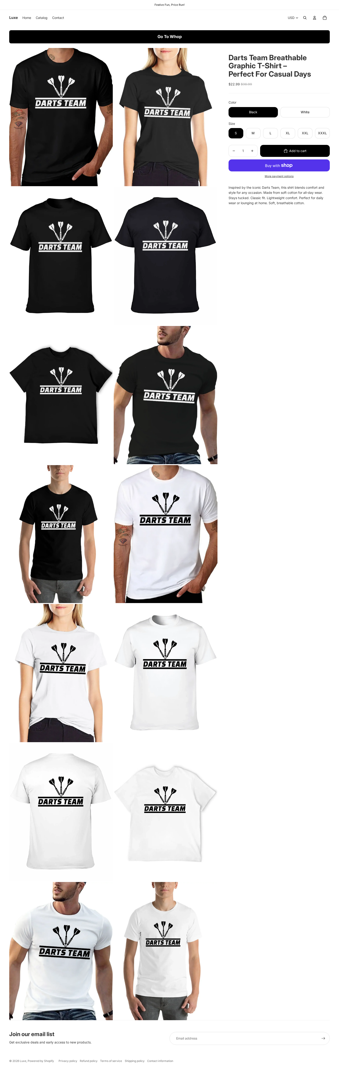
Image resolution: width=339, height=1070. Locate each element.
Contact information (160, 1061)
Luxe (23, 1061)
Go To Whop (170, 36)
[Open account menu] (314, 18)
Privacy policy (68, 1061)
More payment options (279, 176)
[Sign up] (323, 1038)
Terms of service (111, 1061)
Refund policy (89, 1061)
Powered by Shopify (41, 1061)
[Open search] (305, 18)
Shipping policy (135, 1061)
